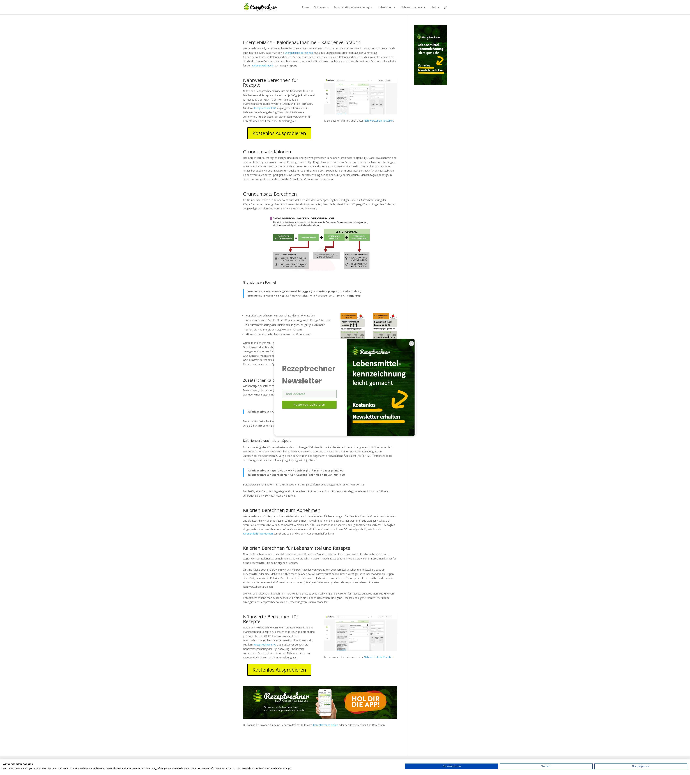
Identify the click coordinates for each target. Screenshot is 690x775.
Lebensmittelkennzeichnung (352, 7)
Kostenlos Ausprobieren (279, 133)
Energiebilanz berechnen (299, 52)
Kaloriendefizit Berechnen (258, 533)
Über (433, 7)
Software (320, 7)
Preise (305, 7)
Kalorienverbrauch (262, 65)
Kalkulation (385, 7)
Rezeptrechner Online (325, 725)
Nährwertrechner (411, 7)
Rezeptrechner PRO (264, 108)
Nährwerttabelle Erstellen (378, 120)
